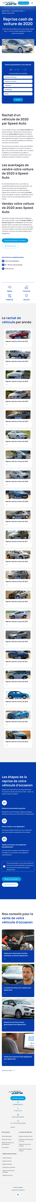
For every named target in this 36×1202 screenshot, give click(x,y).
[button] (32, 3)
